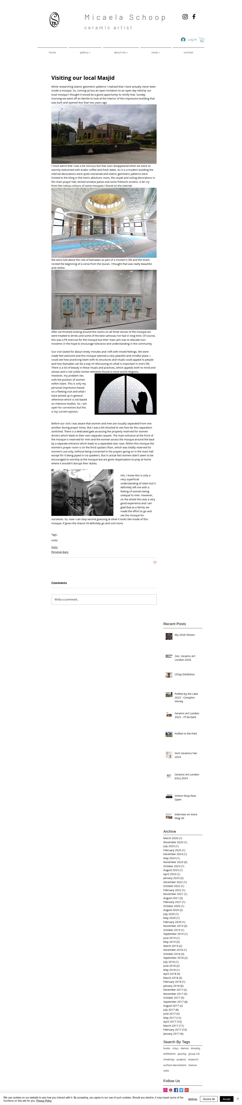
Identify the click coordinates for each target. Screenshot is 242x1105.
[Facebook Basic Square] (176, 1090)
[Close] (238, 1099)
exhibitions (169, 1053)
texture (192, 1065)
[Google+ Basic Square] (187, 1090)
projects (181, 1059)
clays (175, 1048)
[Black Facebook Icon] (193, 16)
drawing (195, 1048)
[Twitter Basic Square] (181, 1090)
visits (54, 540)
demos (185, 1048)
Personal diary (59, 552)
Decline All (209, 1099)
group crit (194, 1053)
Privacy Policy (44, 1100)
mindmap (169, 1059)
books (166, 1048)
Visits (54, 547)
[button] (202, 39)
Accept (226, 1099)
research (193, 1059)
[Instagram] (185, 16)
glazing (182, 1053)
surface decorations (174, 1065)
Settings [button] (192, 1099)
